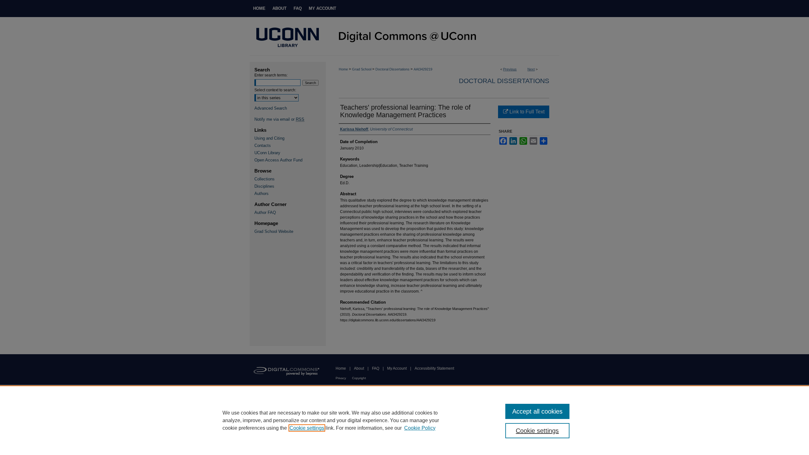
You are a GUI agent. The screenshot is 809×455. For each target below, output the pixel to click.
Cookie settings (306, 428)
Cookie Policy (419, 428)
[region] (404, 420)
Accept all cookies (537, 411)
